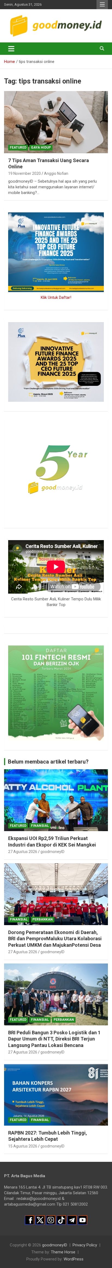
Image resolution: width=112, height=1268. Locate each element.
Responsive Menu (102, 4)
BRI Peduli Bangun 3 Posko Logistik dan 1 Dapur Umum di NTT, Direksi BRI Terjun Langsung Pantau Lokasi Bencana (54, 1039)
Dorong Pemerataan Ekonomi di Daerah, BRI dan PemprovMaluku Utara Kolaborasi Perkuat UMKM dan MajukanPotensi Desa (55, 938)
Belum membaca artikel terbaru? (48, 761)
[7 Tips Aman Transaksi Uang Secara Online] (56, 122)
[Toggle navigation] (11, 48)
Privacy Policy (85, 1245)
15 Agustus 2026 (22, 1146)
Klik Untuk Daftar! (56, 297)
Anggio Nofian (56, 173)
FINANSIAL (40, 826)
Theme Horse (63, 1252)
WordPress (73, 1259)
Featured (18, 147)
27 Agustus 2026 (22, 851)
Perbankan (42, 919)
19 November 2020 (24, 173)
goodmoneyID (52, 851)
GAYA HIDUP (41, 147)
